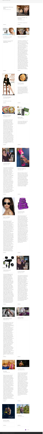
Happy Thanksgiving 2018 (22, 36)
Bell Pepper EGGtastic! (7, 115)
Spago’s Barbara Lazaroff (7, 318)
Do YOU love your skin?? (7, 36)
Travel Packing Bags (21, 211)
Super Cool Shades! (6, 217)
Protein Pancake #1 (21, 83)
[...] (8, 192)
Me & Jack (5, 371)
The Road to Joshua (21, 368)
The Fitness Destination (7, 97)
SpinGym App (20, 117)
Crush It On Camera (6, 163)
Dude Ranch (20, 415)
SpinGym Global (20, 317)
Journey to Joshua (6, 420)
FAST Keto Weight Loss (22, 168)
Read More (4, 24)
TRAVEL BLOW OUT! (7, 270)
